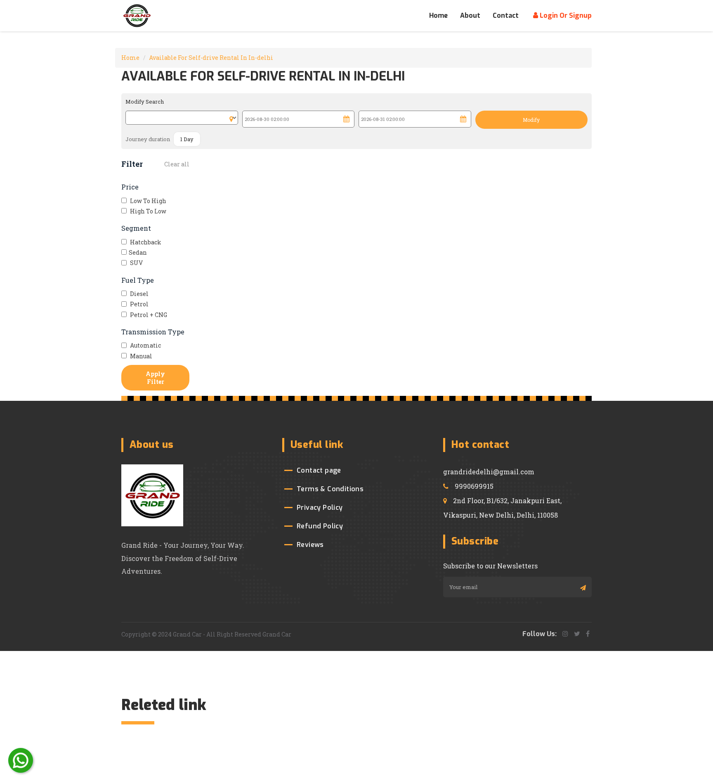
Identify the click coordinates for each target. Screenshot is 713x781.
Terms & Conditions (330, 489)
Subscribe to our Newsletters (490, 565)
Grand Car (276, 634)
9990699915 (474, 486)
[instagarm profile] (565, 633)
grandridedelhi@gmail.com (488, 471)
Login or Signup (565, 15)
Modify (531, 119)
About (470, 15)
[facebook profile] (588, 633)
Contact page (319, 470)
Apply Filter (155, 378)
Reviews (310, 544)
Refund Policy (320, 526)
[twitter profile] (577, 633)
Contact (506, 15)
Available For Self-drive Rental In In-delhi (211, 58)
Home (438, 15)
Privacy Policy (320, 507)
